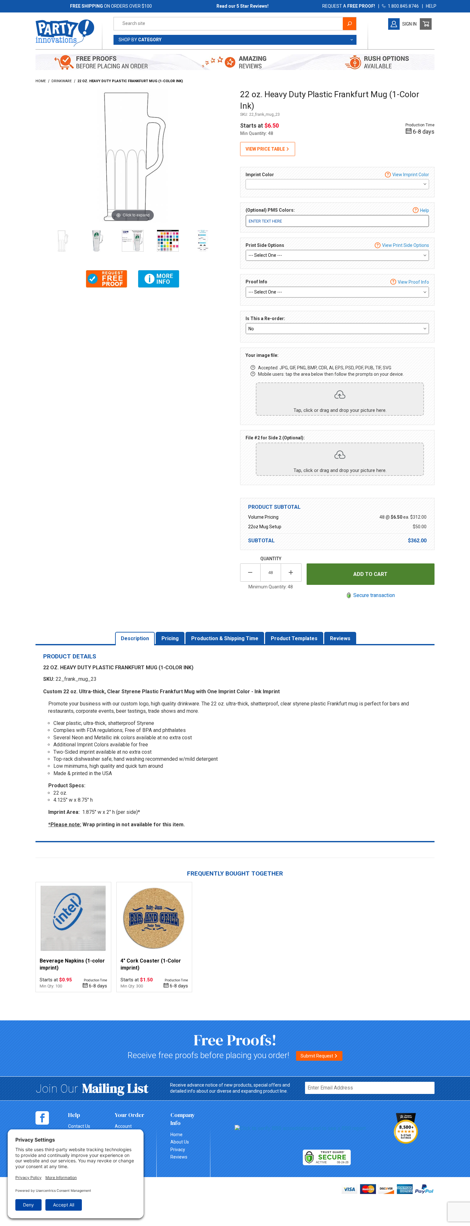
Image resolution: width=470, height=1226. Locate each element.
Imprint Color (260, 174)
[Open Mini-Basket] (425, 24)
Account (123, 1126)
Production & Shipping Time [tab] (224, 638)
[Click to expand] (132, 155)
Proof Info (256, 281)
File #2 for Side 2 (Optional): (275, 437)
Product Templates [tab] (294, 638)
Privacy (177, 1149)
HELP (431, 6)
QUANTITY (270, 558)
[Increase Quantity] (291, 572)
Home (176, 1134)
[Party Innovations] (64, 32)
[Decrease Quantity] (250, 572)
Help (424, 210)
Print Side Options (265, 245)
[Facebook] (42, 1118)
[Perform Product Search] (349, 23)
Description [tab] (135, 638)
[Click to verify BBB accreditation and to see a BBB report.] (301, 1128)
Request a (348, 6)
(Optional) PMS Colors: (270, 210)
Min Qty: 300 (132, 986)
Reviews (178, 1156)
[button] (107, 279)
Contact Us (79, 1126)
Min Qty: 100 (51, 986)
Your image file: (262, 355)
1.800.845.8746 (402, 6)
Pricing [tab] (170, 638)
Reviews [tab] (340, 638)
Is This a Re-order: (265, 318)
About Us (179, 1141)
